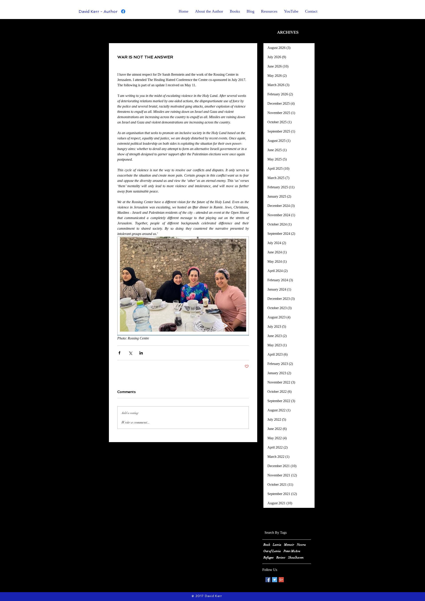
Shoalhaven (296, 557)
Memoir (289, 545)
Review (280, 557)
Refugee (268, 557)
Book (266, 545)
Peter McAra (292, 551)
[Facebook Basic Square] (267, 579)
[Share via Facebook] (119, 353)
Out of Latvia (272, 551)
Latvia (277, 545)
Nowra (301, 545)
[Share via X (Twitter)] (130, 353)
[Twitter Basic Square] (274, 579)
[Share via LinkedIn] (141, 353)
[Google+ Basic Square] (281, 579)
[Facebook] (123, 11)
